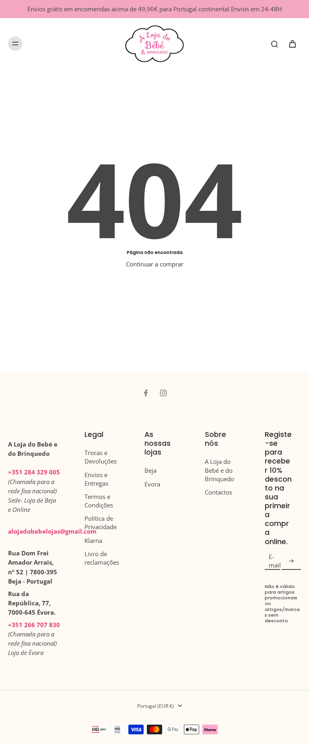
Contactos (218, 492)
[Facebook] (145, 393)
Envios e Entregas (96, 479)
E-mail (275, 561)
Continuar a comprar (154, 264)
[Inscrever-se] (291, 561)
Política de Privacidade (100, 522)
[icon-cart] (292, 43)
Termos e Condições (98, 501)
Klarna (93, 540)
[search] (274, 43)
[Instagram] (163, 393)
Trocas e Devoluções (100, 457)
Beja (150, 470)
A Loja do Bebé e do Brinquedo (219, 470)
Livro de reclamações (101, 558)
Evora (152, 484)
